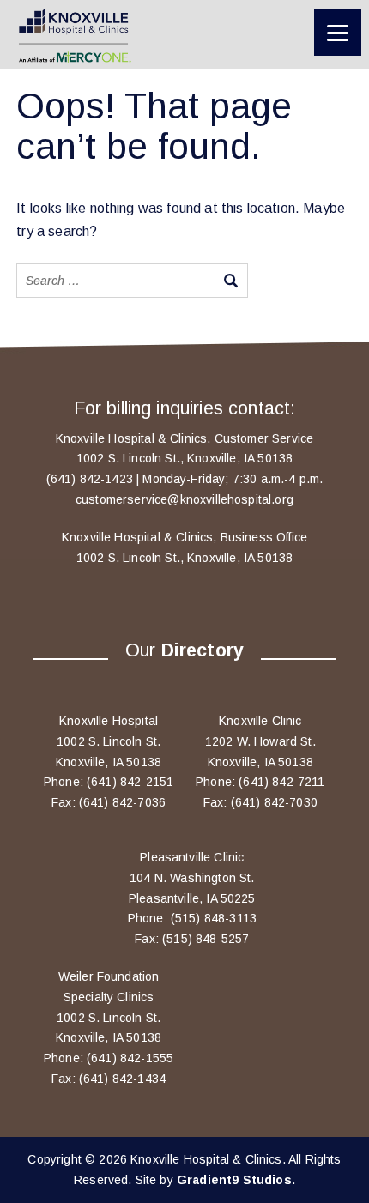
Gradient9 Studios (234, 1180)
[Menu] (337, 32)
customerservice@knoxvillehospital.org (184, 499)
